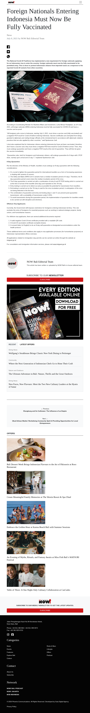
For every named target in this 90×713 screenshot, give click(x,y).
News (9, 35)
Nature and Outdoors (16, 370)
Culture (9, 658)
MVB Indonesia (13, 694)
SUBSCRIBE (45, 610)
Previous (45, 409)
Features (10, 652)
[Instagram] (8, 634)
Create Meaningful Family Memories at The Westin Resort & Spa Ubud (39, 497)
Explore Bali (11, 655)
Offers (49, 652)
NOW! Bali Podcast (15, 688)
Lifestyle (49, 649)
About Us (10, 672)
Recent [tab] (12, 344)
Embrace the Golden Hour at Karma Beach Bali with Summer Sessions (38, 527)
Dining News (13, 350)
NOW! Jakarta (13, 691)
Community (13, 360)
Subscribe (10, 675)
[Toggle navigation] (80, 2)
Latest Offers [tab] (27, 344)
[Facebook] (12, 634)
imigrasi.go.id (11, 240)
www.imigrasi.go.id (59, 244)
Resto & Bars (51, 646)
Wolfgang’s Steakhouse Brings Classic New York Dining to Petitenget (40, 353)
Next (45, 418)
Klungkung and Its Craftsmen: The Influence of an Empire (45, 411)
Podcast (49, 655)
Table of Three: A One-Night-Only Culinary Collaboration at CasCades (38, 590)
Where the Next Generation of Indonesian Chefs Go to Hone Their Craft (41, 363)
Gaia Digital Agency (62, 701)
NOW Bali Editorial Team (32, 38)
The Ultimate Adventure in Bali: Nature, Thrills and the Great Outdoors (41, 374)
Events (9, 649)
